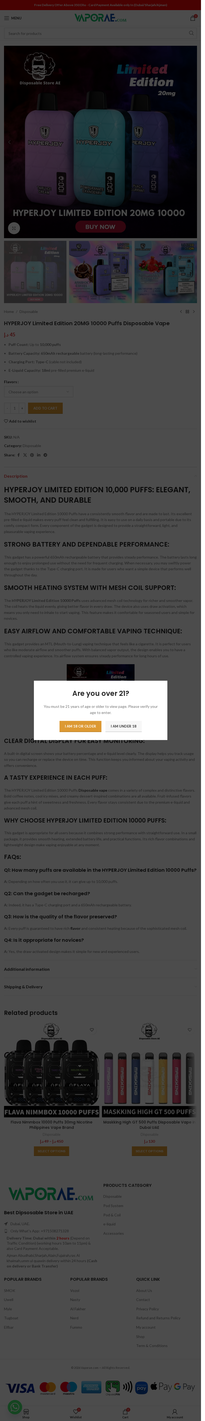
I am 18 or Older (80, 726)
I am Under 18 (123, 726)
